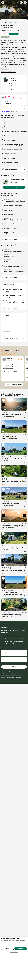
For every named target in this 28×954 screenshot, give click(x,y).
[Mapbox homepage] (6, 332)
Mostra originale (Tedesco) (8, 72)
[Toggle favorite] (3, 400)
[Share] (21, 2)
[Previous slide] (3, 404)
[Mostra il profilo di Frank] (24, 78)
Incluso (15, 187)
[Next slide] (24, 404)
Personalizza (14, 952)
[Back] (2, 2)
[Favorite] (25, 2)
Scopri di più (5, 945)
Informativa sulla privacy (14, 677)
